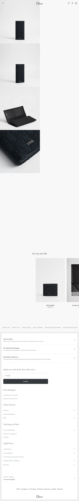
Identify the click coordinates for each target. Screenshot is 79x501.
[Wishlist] (68, 3)
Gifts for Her (6, 327)
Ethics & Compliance (10, 434)
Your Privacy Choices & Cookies (13, 457)
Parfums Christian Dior (10, 398)
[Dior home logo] (39, 3)
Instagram (24, 489)
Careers (5, 437)
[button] (20, 21)
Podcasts (60, 489)
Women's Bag (26, 327)
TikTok (18, 489)
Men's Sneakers (38, 327)
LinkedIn (53, 489)
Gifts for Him (16, 327)
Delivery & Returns (9, 414)
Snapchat (47, 489)
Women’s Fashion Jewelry (53, 327)
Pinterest (40, 489)
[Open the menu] (3, 3)
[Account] (72, 3)
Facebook (33, 489)
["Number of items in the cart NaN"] (76, 3)
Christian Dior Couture (10, 395)
